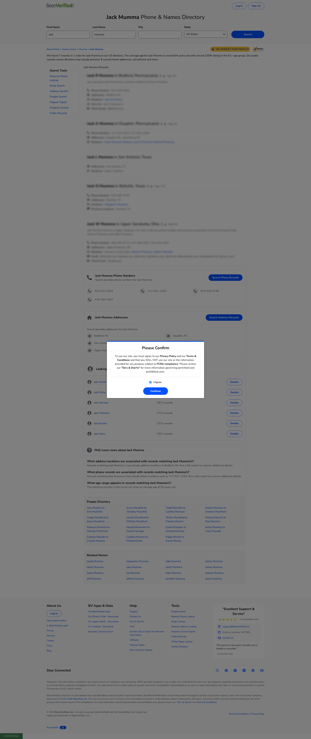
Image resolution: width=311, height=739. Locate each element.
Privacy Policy (168, 356)
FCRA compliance (167, 364)
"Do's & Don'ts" (130, 368)
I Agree (157, 382)
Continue (155, 391)
